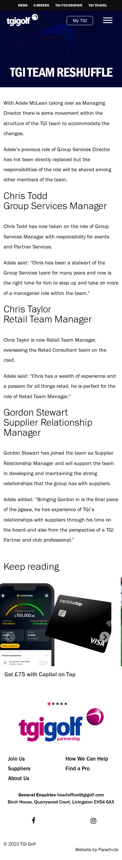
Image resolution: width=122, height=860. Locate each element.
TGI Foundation (69, 5)
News (23, 5)
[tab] (49, 704)
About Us (18, 778)
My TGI (80, 20)
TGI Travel (98, 5)
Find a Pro (77, 768)
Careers (41, 5)
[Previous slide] (10, 637)
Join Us (16, 758)
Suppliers (19, 768)
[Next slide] (104, 637)
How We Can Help (86, 758)
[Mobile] (105, 20)
